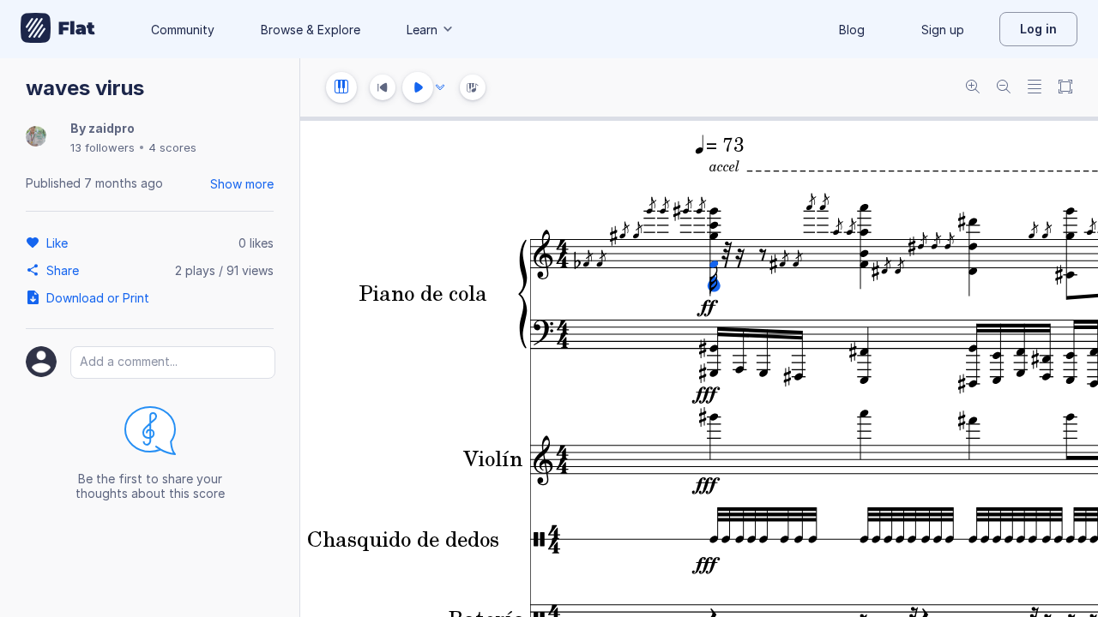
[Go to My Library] (58, 29)
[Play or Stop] (417, 87)
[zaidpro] (36, 137)
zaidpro (111, 128)
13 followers (102, 147)
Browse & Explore (310, 29)
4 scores (172, 147)
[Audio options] (440, 87)
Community (182, 29)
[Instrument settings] (341, 87)
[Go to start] (382, 87)
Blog (852, 29)
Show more (242, 184)
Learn (422, 29)
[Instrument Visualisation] (473, 87)
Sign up (942, 29)
